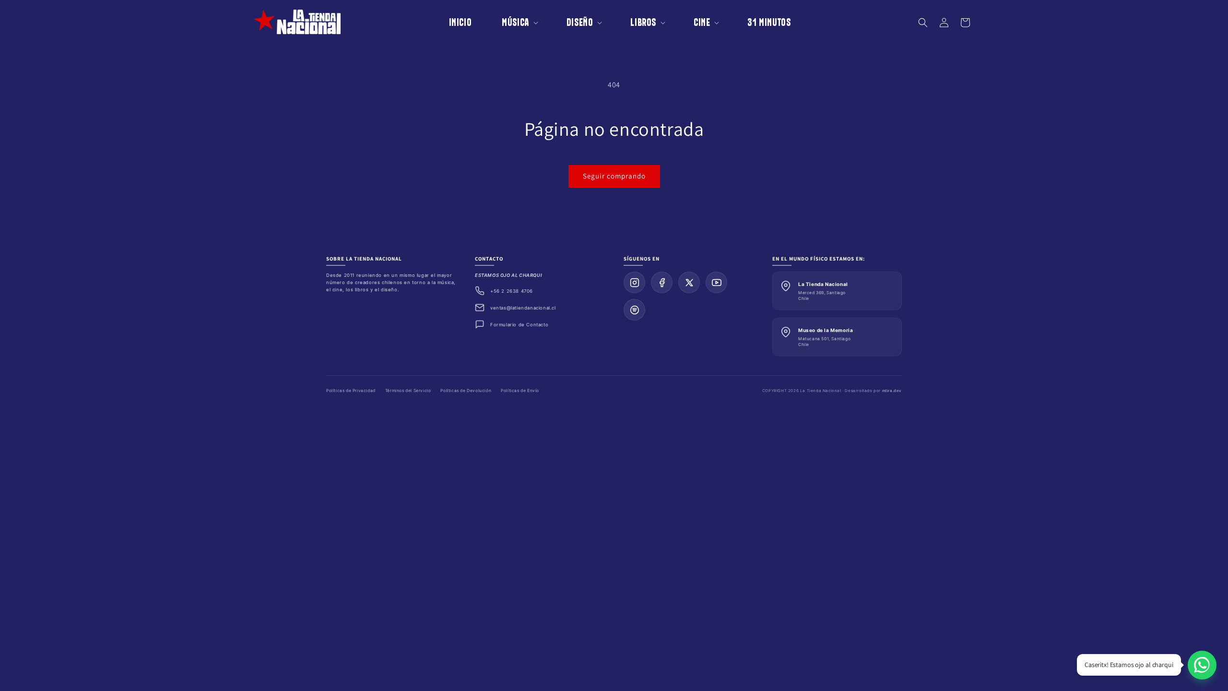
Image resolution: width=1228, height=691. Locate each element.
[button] (513, 22)
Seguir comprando (614, 175)
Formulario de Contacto (519, 324)
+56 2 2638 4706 (511, 291)
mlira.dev (892, 390)
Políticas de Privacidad (351, 390)
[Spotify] (634, 310)
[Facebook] (662, 282)
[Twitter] (689, 282)
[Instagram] (634, 282)
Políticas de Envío (520, 390)
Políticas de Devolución (465, 390)
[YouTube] (716, 282)
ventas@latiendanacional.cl (523, 307)
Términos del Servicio (408, 390)
